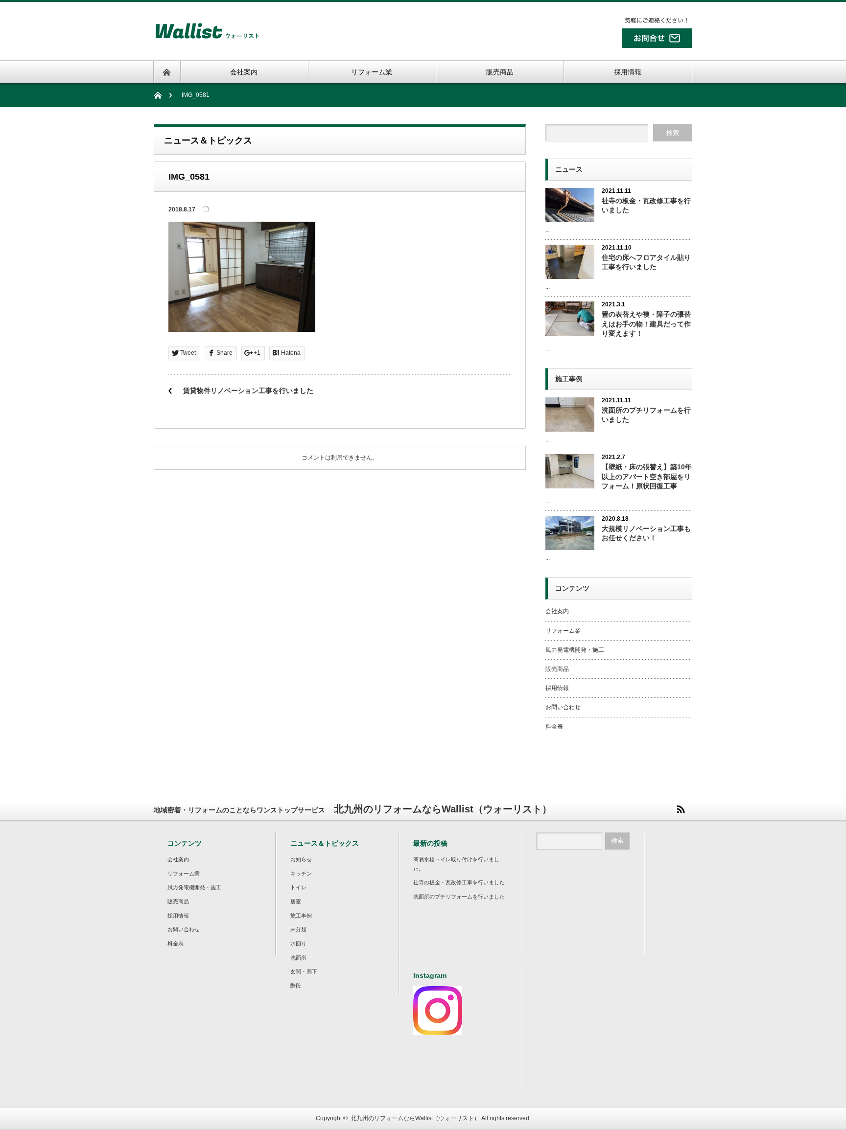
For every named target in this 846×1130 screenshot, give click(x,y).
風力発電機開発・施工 (574, 649)
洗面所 (298, 958)
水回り (298, 943)
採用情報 (557, 688)
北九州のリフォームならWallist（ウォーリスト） (415, 1118)
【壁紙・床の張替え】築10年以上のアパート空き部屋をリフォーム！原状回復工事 (647, 476)
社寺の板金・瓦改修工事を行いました (646, 205)
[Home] (163, 95)
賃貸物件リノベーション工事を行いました (248, 390)
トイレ (298, 887)
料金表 (554, 726)
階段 (295, 986)
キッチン (301, 873)
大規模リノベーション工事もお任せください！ (646, 533)
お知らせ (301, 859)
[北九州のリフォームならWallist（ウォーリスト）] (207, 40)
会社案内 (557, 611)
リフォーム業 (563, 630)
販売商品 (557, 669)
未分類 (298, 929)
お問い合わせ (563, 707)
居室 (295, 901)
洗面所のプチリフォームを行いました (646, 414)
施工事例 (301, 916)
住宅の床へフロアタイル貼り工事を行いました (646, 262)
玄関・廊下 (303, 971)
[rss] (680, 809)
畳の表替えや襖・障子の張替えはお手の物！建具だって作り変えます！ (646, 323)
